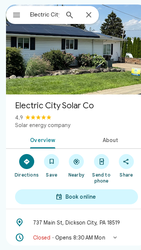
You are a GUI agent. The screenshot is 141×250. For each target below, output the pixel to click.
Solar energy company (42, 125)
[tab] (41, 139)
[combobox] (44, 14)
